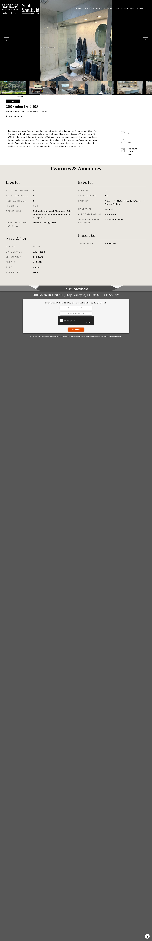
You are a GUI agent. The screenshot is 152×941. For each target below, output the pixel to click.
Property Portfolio (84, 8)
